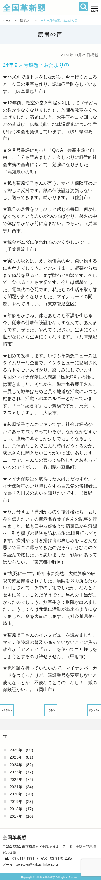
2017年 (16, 816)
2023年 (16, 772)
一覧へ (50, 710)
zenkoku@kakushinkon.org (37, 865)
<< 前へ (7, 710)
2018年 (16, 809)
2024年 (16, 764)
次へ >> (94, 710)
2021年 (16, 787)
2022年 (16, 779)
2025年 (16, 757)
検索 (83, 6)
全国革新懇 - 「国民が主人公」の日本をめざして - (43, 8)
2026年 (16, 750)
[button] (95, 8)
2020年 (16, 794)
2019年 (16, 801)
